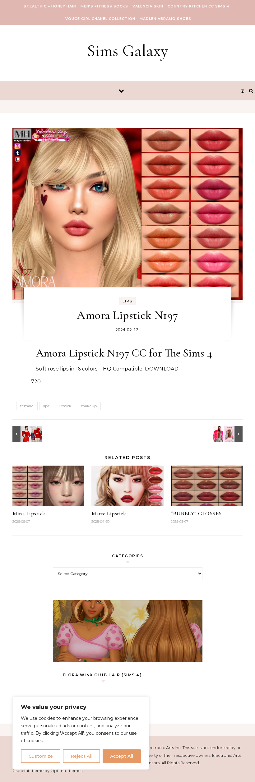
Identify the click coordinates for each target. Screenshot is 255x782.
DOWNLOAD (161, 369)
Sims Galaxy (127, 50)
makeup (89, 405)
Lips (127, 301)
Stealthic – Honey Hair (50, 6)
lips (46, 405)
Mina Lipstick (28, 513)
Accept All (121, 756)
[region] (80, 733)
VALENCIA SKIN (147, 6)
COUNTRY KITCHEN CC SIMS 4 (199, 6)
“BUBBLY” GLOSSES (196, 513)
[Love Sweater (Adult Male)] (229, 434)
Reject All (81, 756)
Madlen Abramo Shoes (165, 18)
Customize (41, 756)
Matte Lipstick (108, 513)
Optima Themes (66, 770)
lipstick (65, 405)
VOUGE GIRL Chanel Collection (100, 18)
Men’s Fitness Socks (104, 6)
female (27, 405)
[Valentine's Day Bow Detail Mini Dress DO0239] (26, 434)
